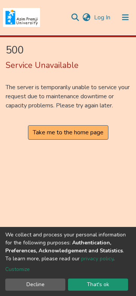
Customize (17, 269)
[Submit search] (75, 17)
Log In (103, 17)
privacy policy (97, 258)
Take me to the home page (68, 132)
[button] (86, 17)
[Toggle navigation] (125, 17)
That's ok (98, 284)
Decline (35, 284)
